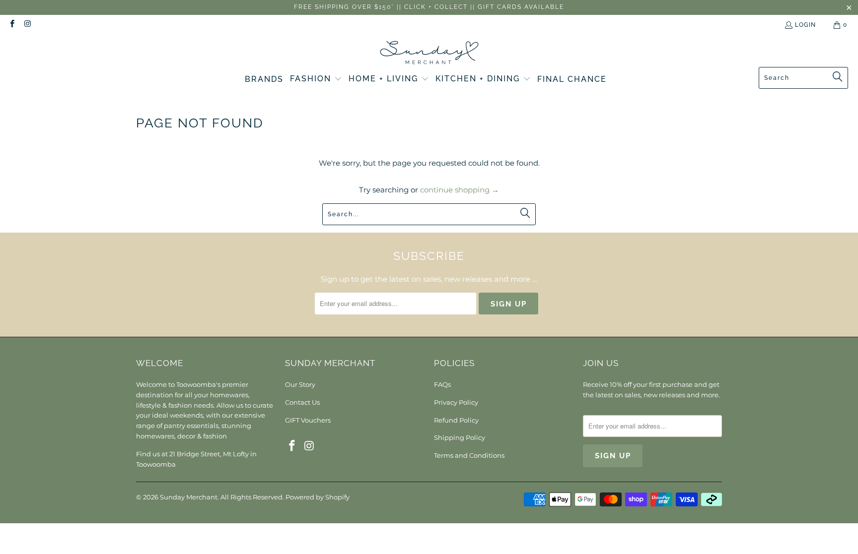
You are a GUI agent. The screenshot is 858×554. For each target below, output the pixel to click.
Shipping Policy (459, 437)
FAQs (442, 384)
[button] (316, 79)
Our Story (300, 384)
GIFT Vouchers (308, 420)
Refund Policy (456, 420)
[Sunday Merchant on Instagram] (27, 24)
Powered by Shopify (318, 497)
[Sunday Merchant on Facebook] (11, 24)
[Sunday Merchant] (429, 53)
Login (805, 24)
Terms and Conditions (469, 455)
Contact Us (302, 402)
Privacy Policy (456, 402)
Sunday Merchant (188, 497)
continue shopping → (459, 189)
